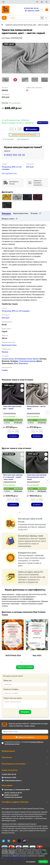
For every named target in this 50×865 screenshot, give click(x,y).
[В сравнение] (22, 390)
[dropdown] (3, 2)
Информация (8, 751)
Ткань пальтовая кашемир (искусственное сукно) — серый (36, 477)
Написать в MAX (33, 11)
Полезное (7, 757)
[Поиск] (46, 18)
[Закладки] (37, 2)
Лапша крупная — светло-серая (36, 407)
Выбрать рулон (43, 122)
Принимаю (43, 861)
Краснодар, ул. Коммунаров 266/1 (17, 789)
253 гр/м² (30, 167)
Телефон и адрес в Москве (15, 802)
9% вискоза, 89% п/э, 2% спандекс (16, 311)
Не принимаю (30, 861)
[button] (3, 412)
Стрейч (5, 370)
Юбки (16, 363)
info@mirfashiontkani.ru (13, 780)
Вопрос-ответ (9, 219)
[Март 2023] (37, 635)
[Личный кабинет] (46, 2)
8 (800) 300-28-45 (31, 8)
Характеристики (20, 213)
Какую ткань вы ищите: (13, 698)
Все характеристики (9, 173)
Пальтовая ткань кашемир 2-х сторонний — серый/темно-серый (13, 477)
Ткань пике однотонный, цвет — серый (12, 407)
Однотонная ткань (9, 345)
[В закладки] (22, 385)
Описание (6, 213)
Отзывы (36, 213)
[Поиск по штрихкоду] (42, 18)
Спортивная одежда (27, 361)
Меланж (5, 352)
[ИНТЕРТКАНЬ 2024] (13, 635)
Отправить (25, 712)
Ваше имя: (8, 681)
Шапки (36, 359)
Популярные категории (13, 764)
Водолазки (23, 363)
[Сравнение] (42, 2)
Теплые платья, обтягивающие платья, (17, 359)
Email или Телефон (11, 689)
